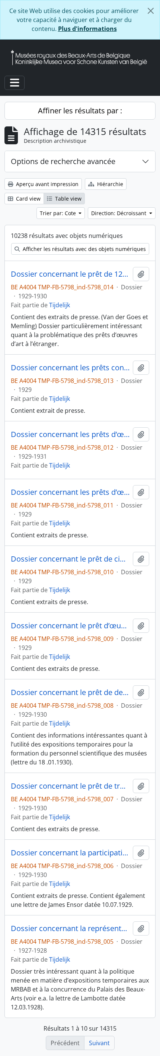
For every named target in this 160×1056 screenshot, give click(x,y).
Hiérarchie (109, 184)
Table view (67, 198)
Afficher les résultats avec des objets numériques (83, 248)
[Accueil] (81, 58)
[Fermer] (151, 10)
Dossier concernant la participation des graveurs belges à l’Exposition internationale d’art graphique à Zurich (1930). (70, 852)
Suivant (99, 1043)
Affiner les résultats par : (80, 111)
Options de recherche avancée (63, 161)
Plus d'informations (87, 29)
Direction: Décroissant (119, 213)
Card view (28, 198)
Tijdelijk (59, 305)
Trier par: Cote (58, 213)
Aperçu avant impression (47, 184)
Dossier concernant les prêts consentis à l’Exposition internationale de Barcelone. (70, 367)
